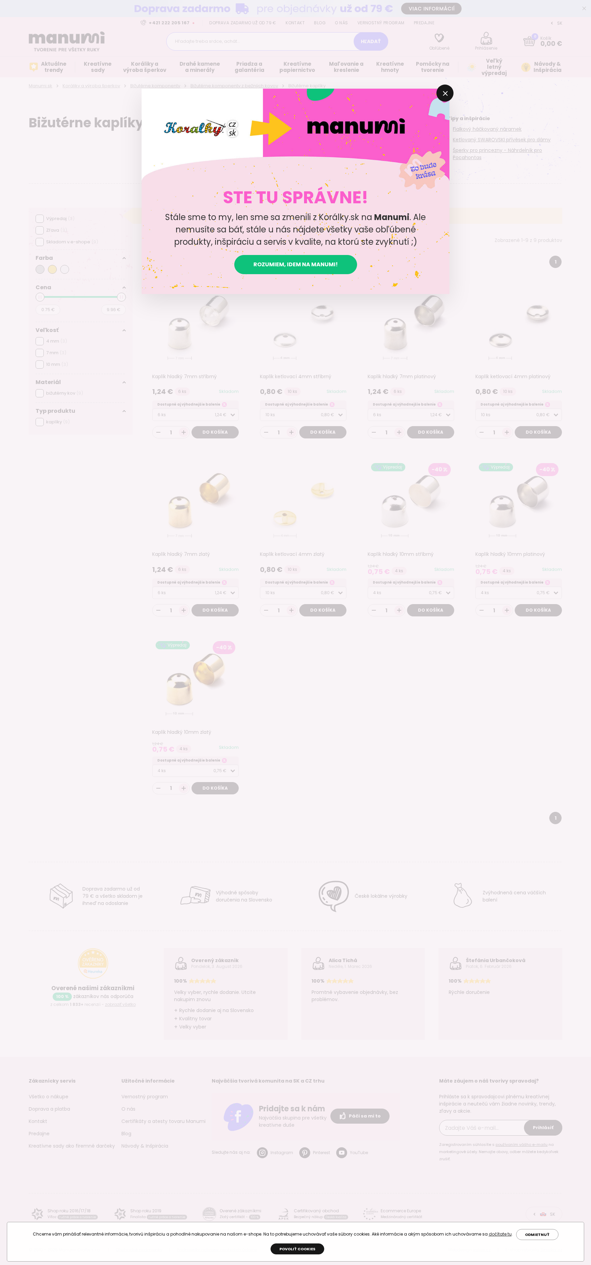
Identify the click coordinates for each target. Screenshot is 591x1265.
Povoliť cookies (297, 1249)
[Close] (445, 93)
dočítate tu (500, 1234)
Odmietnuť (537, 1234)
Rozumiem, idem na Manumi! (295, 264)
